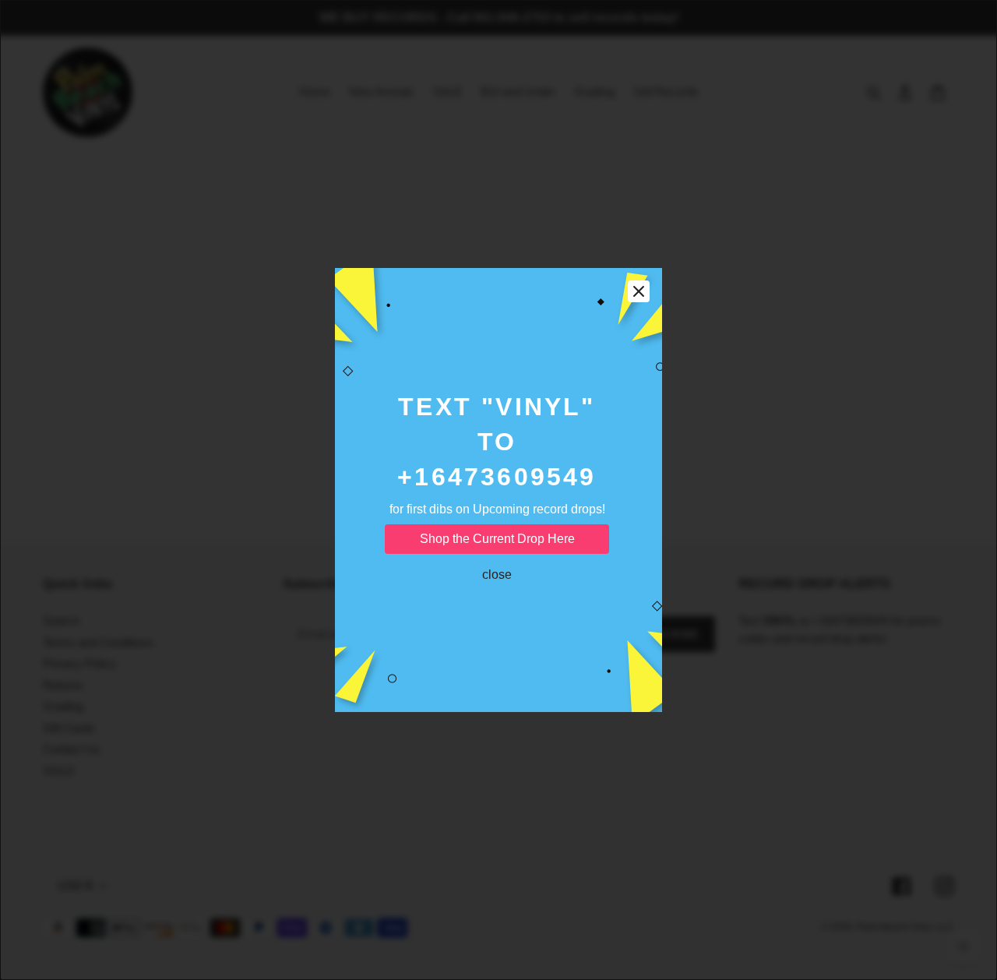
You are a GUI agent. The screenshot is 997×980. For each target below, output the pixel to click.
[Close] (639, 291)
